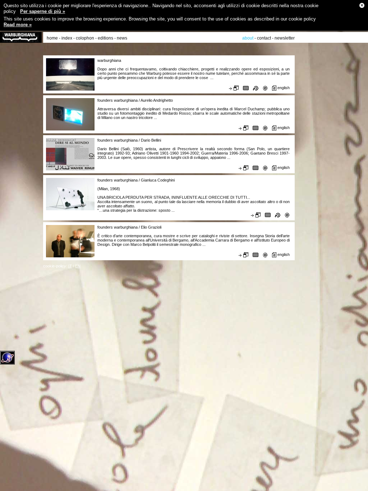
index (66, 38)
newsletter (285, 38)
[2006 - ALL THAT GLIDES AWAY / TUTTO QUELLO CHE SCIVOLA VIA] (268, 214)
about (247, 38)
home (52, 38)
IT (70, 266)
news (122, 38)
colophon (85, 38)
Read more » (18, 24)
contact (264, 38)
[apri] (234, 88)
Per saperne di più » (42, 11)
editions (105, 38)
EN (77, 266)
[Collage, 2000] (255, 167)
